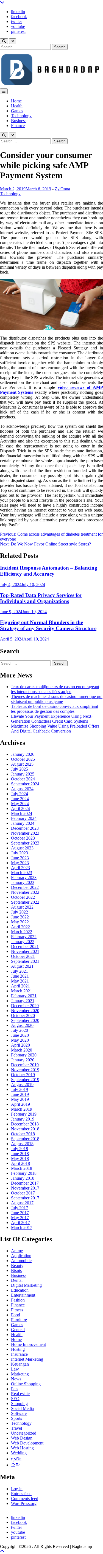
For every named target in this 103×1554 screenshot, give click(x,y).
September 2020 (25, 1020)
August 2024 (22, 788)
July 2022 (19, 912)
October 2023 (23, 838)
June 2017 (20, 1212)
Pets (14, 1388)
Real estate (20, 1393)
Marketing (20, 1374)
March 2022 (21, 931)
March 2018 (21, 1168)
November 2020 (25, 1010)
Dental (17, 1280)
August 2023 (22, 848)
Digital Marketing (26, 1285)
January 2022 (22, 941)
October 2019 (23, 1074)
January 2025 (22, 774)
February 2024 (24, 818)
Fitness (17, 1310)
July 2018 (19, 1148)
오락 (15, 1465)
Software (19, 1413)
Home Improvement (28, 1344)
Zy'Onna (62, 188)
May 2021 (20, 981)
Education (20, 1290)
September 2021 (25, 961)
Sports (16, 1418)
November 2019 (25, 1069)
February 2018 (24, 1173)
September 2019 (25, 1079)
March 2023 (21, 872)
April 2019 (20, 1104)
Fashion (18, 1300)
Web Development (27, 1443)
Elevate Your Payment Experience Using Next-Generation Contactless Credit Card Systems (52, 718)
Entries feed (21, 1493)
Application (21, 1255)
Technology (21, 115)
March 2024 (21, 813)
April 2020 (20, 1045)
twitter (16, 21)
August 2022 (22, 907)
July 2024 (19, 793)
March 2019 (21, 1109)
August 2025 (22, 764)
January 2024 (22, 823)
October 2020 (23, 1015)
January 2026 (22, 754)
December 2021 (25, 946)
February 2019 (24, 1114)
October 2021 (23, 956)
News (16, 1379)
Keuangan (20, 1364)
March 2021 (21, 991)
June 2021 (20, 976)
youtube (18, 26)
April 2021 (20, 986)
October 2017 (23, 1193)
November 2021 (25, 951)
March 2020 (21, 1050)
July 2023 (19, 853)
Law (15, 1369)
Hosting (18, 1349)
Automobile (21, 1260)
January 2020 (22, 1060)
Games (17, 110)
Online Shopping (26, 1383)
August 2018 (22, 1143)
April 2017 (20, 1222)
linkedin (18, 11)
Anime (17, 1250)
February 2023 (24, 877)
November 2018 (25, 1129)
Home (16, 101)
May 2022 (20, 922)
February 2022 (24, 936)
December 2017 (25, 1183)
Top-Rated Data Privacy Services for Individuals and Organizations (41, 598)
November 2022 (25, 892)
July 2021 (19, 971)
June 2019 (20, 1094)
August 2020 (22, 1025)
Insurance (19, 1354)
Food (15, 1314)
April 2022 (20, 926)
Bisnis (16, 1270)
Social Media (22, 1408)
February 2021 (24, 995)
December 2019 (25, 1064)
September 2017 (25, 1198)
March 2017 (21, 1227)
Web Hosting (22, 1448)
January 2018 (22, 1178)
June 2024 (20, 798)
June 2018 (20, 1153)
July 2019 (19, 1089)
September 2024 (25, 784)
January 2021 (22, 1000)
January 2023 (22, 882)
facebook (19, 16)
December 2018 (25, 1124)
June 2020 (20, 1035)
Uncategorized (23, 1433)
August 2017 (22, 1202)
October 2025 (23, 759)
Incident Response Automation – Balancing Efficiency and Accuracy (48, 571)
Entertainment (23, 1295)
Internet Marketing (27, 1359)
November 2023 (25, 833)
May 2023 (20, 862)
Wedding (19, 1452)
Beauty (17, 1265)
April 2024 (20, 808)
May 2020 (20, 1040)
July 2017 (19, 1207)
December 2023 (25, 828)
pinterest (18, 31)
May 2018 (20, 1158)
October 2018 (23, 1133)
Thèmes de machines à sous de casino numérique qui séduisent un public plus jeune (56, 699)
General (18, 1329)
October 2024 (23, 779)
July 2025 (19, 769)
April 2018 (20, 1163)
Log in (17, 1488)
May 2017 (20, 1217)
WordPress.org (24, 1503)
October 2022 (23, 897)
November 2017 (25, 1188)
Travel (16, 1428)
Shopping (19, 1403)
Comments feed (24, 1498)
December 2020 (25, 1005)
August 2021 (22, 966)
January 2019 (22, 1119)
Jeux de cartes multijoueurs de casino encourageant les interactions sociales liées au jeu (55, 689)
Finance (18, 125)
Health (17, 106)
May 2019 (20, 1099)
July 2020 (19, 1030)
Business (18, 120)
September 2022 (25, 902)
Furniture (19, 1319)
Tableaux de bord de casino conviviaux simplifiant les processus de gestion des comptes (54, 709)
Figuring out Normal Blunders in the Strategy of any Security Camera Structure (48, 625)
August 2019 (22, 1084)
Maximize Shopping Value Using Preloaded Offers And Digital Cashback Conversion (55, 728)
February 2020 (24, 1055)
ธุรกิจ (16, 1459)
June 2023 (20, 857)
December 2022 (25, 887)
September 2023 (25, 843)
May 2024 (20, 803)
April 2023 (20, 867)
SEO (15, 1398)
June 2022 (20, 917)
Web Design (21, 1438)
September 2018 (25, 1138)
